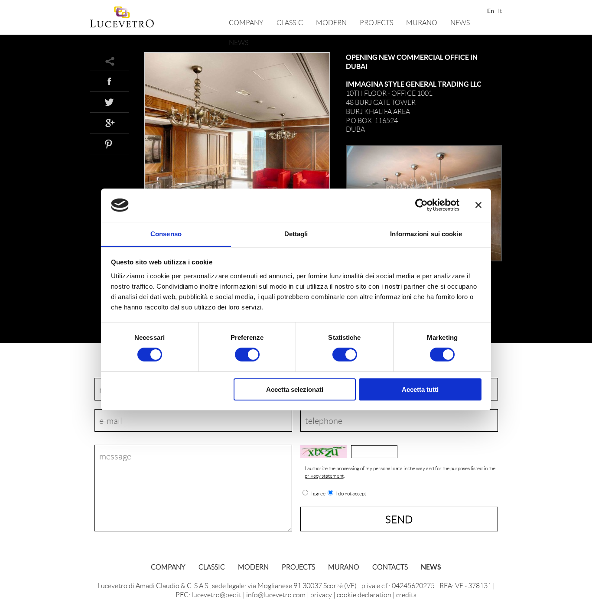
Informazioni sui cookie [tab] (426, 234)
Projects (376, 22)
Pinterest (109, 143)
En (490, 10)
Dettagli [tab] (296, 234)
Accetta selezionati (294, 389)
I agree (317, 493)
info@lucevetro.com (276, 594)
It (500, 10)
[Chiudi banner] (478, 205)
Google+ (109, 122)
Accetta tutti (420, 389)
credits (406, 594)
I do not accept (350, 493)
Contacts (390, 567)
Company (246, 22)
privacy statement (324, 475)
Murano (421, 22)
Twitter (109, 101)
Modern (331, 22)
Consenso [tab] (166, 234)
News (460, 22)
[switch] (247, 354)
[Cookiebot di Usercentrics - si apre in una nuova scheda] (421, 205)
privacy (321, 594)
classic (289, 22)
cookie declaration (364, 594)
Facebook (109, 81)
